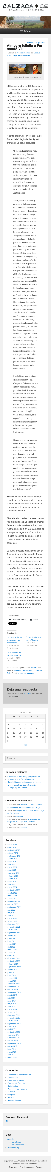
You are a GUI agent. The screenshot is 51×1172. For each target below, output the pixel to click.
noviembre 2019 (13, 987)
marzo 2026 (12, 845)
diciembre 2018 (13, 1015)
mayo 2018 (11, 1026)
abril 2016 (11, 1055)
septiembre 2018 (14, 1024)
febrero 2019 (12, 1012)
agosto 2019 (12, 995)
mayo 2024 (11, 882)
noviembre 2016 (13, 1038)
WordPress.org (13, 1148)
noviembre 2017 (13, 1032)
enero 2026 (11, 847)
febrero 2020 (12, 978)
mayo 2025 (11, 862)
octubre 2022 (12, 904)
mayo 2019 (11, 1004)
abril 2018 (11, 1029)
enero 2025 (11, 870)
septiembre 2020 (14, 967)
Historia (34, 668)
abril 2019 (11, 1007)
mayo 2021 (11, 944)
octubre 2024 (12, 876)
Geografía (11, 1095)
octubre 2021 (12, 930)
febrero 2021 (12, 953)
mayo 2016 (11, 1052)
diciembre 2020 (13, 958)
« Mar (24, 745)
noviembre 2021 (13, 927)
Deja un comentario (21, 56)
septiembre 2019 (14, 992)
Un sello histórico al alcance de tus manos (24, 782)
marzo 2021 (12, 950)
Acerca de (19, 816)
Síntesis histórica (14, 1100)
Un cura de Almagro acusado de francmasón (14, 640)
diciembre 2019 (13, 984)
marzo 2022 (12, 918)
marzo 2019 (12, 1009)
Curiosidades (12, 1086)
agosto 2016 (12, 1046)
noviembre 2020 (13, 961)
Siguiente (41, 43)
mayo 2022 (11, 913)
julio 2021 (11, 938)
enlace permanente (26, 673)
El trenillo (11, 1092)
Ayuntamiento (12, 1078)
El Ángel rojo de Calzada (17, 788)
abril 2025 (11, 864)
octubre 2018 (12, 1021)
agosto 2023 (12, 893)
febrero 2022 (12, 921)
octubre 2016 (12, 1041)
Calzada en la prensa (15, 1080)
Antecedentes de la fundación (19, 1075)
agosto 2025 (12, 859)
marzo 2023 (12, 896)
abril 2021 (11, 947)
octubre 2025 (12, 853)
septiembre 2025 (14, 856)
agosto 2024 (12, 879)
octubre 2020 (12, 964)
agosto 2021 (12, 935)
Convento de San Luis (16, 1083)
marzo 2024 (12, 887)
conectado (28, 694)
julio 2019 (11, 998)
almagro (17, 670)
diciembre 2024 (13, 873)
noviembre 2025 (13, 850)
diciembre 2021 (13, 924)
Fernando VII (27, 670)
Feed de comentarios (15, 1145)
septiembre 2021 (14, 933)
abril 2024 (11, 884)
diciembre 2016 (13, 1035)
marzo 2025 (12, 867)
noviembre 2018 (13, 1018)
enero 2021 (11, 955)
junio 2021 (11, 941)
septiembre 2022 (14, 907)
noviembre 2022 (13, 901)
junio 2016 (11, 1049)
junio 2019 (11, 1001)
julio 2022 (11, 910)
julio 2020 (11, 972)
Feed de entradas (14, 1142)
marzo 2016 (12, 1058)
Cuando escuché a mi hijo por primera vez (24, 776)
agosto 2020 (12, 970)
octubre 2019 (12, 989)
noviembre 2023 (13, 890)
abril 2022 (11, 916)
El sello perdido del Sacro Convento (21, 785)
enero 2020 (11, 981)
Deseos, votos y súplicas (17, 1089)
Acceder (10, 1139)
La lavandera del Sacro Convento (20, 779)
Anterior (29, 43)
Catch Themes (36, 1167)
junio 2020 (11, 975)
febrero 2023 (12, 899)
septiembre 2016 (14, 1043)
